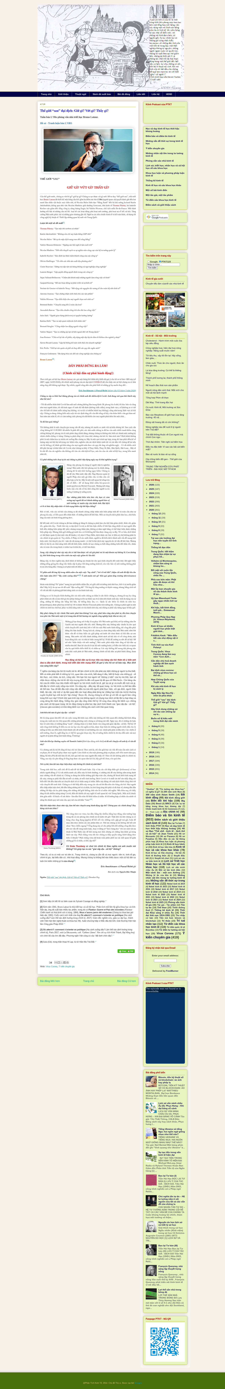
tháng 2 (156, 743)
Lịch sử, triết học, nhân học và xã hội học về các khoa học (165, 166)
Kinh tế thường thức (156, 856)
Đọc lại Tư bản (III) (168, 1245)
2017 (152, 761)
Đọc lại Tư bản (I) (167, 1175)
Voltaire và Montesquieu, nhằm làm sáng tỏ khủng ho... (164, 563)
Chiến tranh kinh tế (155, 809)
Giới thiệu (63, 94)
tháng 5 (156, 730)
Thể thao (162, 907)
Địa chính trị (171, 811)
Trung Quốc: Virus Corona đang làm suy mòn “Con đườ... (163, 654)
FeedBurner (172, 971)
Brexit (158, 804)
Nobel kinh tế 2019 (172, 892)
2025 (152, 489)
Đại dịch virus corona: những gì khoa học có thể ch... (164, 673)
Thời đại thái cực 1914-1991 (165, 914)
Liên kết (141, 94)
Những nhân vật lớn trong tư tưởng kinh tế (165, 876)
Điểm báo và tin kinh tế (165, 815)
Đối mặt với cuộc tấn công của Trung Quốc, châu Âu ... (164, 573)
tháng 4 (156, 734)
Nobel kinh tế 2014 (176, 884)
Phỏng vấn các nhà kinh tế (160, 161)
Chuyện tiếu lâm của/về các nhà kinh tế (165, 283)
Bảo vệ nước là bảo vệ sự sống (161, 454)
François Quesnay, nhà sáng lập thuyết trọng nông (170, 1269)
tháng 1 (156, 747)
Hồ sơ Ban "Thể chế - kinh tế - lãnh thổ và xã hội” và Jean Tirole (165, 831)
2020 (152, 510)
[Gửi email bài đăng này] (55, 962)
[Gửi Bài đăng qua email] (50, 962)
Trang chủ (46, 94)
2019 (152, 752)
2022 (152, 501)
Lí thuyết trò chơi (160, 858)
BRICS (168, 804)
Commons (173, 809)
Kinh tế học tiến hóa (162, 847)
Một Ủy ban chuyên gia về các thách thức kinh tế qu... (164, 591)
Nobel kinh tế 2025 (154, 902)
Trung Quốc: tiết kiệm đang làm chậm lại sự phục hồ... (163, 554)
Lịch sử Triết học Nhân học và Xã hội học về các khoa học (165, 864)
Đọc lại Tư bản (175, 823)
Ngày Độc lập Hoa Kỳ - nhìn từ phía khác (162, 694)
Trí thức (166, 921)
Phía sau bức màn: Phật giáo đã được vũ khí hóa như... (163, 582)
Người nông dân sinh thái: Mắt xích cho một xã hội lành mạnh (165, 391)
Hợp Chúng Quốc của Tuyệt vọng (162, 680)
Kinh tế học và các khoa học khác (163, 185)
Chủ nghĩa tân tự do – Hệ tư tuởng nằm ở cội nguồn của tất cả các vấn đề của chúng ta (171, 1200)
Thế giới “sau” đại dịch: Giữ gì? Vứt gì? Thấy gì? (67, 877)
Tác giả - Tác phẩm (166, 905)
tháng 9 (156, 526)
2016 (152, 765)
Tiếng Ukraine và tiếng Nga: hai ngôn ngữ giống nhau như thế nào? (171, 1131)
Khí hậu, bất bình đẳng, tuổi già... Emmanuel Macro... (163, 610)
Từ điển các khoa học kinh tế (161, 200)
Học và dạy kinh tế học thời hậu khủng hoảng (165, 827)
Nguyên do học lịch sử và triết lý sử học (170, 1223)
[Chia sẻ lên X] (61, 962)
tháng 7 (156, 534)
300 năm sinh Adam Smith (160, 794)
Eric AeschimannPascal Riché (107, 390)
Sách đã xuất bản (102, 94)
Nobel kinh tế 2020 (155, 895)
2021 (152, 505)
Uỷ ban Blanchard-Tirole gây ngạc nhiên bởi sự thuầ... (164, 601)
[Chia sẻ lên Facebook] (64, 962)
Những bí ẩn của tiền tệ (159, 875)
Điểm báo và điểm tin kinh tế (160, 136)
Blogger (138, 1383)
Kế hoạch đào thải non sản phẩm (162, 385)
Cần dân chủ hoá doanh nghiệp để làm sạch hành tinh (163, 663)
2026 (152, 485)
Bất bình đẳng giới (175, 797)
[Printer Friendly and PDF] (126, 951)
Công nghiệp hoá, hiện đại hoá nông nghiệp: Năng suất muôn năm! (163, 349)
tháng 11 (156, 517)
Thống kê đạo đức (160, 547)
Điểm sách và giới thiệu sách (161, 205)
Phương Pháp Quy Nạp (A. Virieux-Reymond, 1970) (163, 619)
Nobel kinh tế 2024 (172, 900)
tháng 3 (156, 739)
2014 (152, 773)
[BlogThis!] (58, 962)
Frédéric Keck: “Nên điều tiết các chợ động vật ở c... (164, 638)
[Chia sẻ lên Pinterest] (67, 962)
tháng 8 (156, 530)
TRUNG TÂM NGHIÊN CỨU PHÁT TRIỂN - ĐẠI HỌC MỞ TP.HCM (162, 467)
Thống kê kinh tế (154, 180)
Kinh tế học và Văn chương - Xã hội (164, 853)
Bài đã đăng (124, 94)
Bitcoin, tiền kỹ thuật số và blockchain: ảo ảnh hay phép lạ (171, 1080)
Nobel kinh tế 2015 (158, 887)
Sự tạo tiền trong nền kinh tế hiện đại (169, 1153)
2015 (152, 769)
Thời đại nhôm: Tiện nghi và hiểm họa (164, 442)
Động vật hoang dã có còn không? (162, 422)
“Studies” (150, 789)
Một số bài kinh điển (156, 190)
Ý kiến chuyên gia (67, 966)
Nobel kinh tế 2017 (164, 889)
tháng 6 (156, 726)
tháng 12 (156, 513)
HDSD (169, 94)
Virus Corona (51, 966)
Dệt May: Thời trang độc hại (159, 402)
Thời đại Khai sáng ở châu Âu (165, 911)
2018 (152, 756)
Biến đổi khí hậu (162, 800)
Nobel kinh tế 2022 (164, 897)
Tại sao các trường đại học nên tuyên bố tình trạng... (164, 540)
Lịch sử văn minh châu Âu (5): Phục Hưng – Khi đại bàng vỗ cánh (171, 1106)
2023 (152, 497)
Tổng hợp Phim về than (157, 397)
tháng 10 (156, 522)
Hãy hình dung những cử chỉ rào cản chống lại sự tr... (164, 711)
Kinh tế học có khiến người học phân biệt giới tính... (163, 628)
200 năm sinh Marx (173, 792)
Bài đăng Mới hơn (50, 981)
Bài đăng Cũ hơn (126, 981)
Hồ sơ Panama (167, 836)
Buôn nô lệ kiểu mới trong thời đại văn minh (164, 719)
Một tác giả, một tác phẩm (159, 195)
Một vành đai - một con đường (163, 872)
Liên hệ (155, 94)
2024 (152, 493)
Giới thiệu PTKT (153, 826)
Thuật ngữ (80, 94)
